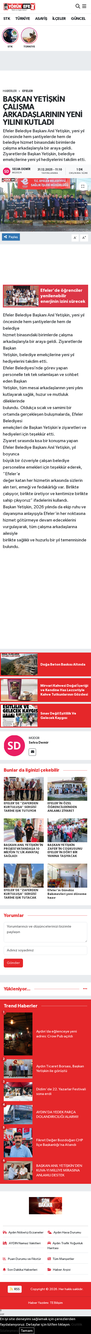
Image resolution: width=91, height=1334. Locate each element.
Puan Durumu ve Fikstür (24, 1259)
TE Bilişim (56, 1302)
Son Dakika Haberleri (22, 1269)
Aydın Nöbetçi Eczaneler (26, 1232)
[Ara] (78, 6)
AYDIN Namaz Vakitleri (25, 1243)
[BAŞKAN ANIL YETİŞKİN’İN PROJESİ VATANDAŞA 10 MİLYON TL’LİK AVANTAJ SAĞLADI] (24, 830)
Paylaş (13, 237)
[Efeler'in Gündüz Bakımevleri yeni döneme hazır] (67, 875)
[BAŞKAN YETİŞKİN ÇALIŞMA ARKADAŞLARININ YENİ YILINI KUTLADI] (45, 204)
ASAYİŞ (41, 19)
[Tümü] (85, 989)
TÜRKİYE (22, 19)
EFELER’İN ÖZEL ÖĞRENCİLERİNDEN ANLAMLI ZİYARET (62, 807)
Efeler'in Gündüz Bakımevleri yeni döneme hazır (67, 894)
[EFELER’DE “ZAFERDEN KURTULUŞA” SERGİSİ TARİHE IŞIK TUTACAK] (24, 875)
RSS (17, 1289)
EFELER (27, 91)
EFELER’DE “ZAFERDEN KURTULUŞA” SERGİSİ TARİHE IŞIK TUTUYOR (21, 807)
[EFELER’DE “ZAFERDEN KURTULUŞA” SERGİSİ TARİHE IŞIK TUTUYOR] (24, 789)
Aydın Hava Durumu (67, 1232)
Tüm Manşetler (63, 1259)
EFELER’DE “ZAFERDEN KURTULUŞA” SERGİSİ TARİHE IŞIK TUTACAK (21, 894)
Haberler (10, 91)
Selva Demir (39, 742)
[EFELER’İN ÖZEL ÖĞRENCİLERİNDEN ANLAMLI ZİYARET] (67, 789)
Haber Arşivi (61, 1269)
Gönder (13, 963)
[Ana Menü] (84, 6)
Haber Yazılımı (38, 1302)
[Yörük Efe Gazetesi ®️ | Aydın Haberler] (19, 6)
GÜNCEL (78, 19)
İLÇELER (59, 19)
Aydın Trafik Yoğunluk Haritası (65, 1246)
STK (6, 19)
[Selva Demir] (14, 745)
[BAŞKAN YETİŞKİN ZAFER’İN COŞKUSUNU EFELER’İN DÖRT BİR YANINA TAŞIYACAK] (67, 830)
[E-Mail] (32, 752)
